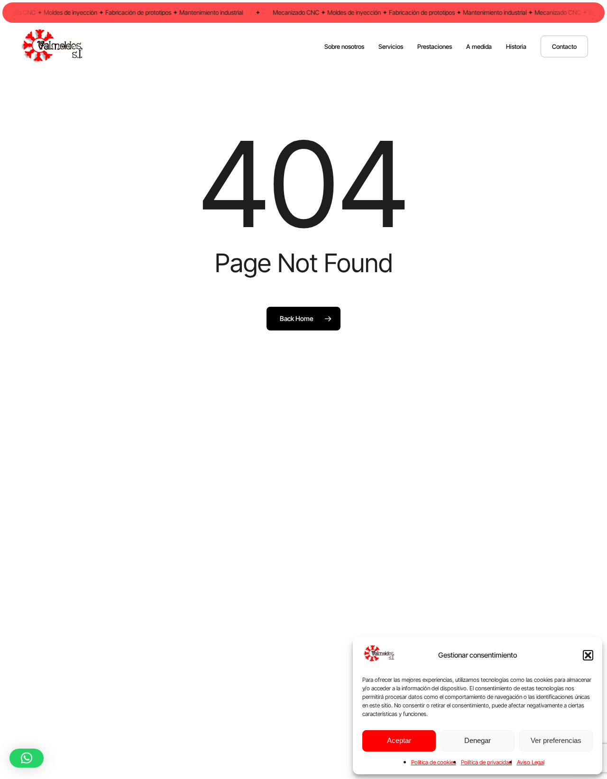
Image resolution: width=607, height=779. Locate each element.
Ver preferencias (556, 740)
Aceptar (399, 740)
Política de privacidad (486, 762)
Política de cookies (433, 762)
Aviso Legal (530, 762)
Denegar (477, 740)
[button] (588, 655)
